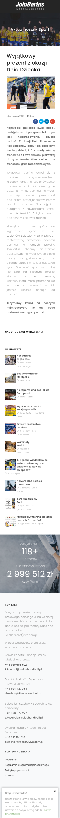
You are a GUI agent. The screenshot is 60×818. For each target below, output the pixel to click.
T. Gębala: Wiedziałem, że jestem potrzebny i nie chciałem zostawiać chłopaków (32, 465)
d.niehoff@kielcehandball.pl (23, 693)
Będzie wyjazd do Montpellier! (27, 375)
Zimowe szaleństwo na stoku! (29, 425)
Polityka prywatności (17, 770)
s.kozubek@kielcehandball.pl (24, 718)
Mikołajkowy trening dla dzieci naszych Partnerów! (35, 518)
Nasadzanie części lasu (24, 357)
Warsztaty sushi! (23, 443)
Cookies (9, 775)
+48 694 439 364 (16, 689)
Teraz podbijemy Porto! (27, 500)
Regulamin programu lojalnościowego (27, 765)
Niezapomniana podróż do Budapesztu (33, 391)
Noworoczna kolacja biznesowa (29, 482)
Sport (32, 116)
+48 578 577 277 (16, 713)
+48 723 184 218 (15, 737)
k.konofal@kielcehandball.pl (23, 669)
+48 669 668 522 (16, 665)
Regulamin (11, 759)
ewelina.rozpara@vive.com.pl (24, 742)
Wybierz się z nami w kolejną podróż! (29, 407)
